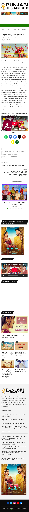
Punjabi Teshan (14, 509)
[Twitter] (11, 503)
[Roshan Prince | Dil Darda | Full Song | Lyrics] (7, 346)
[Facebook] (8, 503)
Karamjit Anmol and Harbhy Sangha (10, 154)
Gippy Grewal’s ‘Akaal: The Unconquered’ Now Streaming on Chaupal (13, 447)
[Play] (3, 276)
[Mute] (23, 276)
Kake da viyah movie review (8, 151)
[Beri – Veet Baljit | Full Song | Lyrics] (21, 364)
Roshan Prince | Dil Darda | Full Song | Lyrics (7, 354)
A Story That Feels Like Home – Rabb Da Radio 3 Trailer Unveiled (13, 443)
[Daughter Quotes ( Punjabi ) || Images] (21, 346)
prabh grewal (5, 156)
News (9, 29)
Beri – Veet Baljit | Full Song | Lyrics (20, 370)
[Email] (21, 503)
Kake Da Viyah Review (21, 151)
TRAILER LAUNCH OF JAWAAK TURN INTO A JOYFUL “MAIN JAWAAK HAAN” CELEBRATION (14, 438)
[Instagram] (14, 503)
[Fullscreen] (25, 276)
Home (3, 29)
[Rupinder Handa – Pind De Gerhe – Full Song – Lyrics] (14, 324)
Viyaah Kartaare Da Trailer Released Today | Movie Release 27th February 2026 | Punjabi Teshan (14, 452)
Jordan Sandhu (5, 149)
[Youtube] (18, 503)
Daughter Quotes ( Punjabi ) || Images (21, 353)
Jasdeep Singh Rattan (11, 37)
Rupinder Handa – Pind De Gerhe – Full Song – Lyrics (13, 336)
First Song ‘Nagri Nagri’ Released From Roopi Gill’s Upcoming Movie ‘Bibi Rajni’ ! (6, 373)
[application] (14, 270)
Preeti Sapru (14, 156)
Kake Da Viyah (15, 149)
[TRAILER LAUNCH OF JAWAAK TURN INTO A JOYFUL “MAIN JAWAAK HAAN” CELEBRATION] (14, 192)
